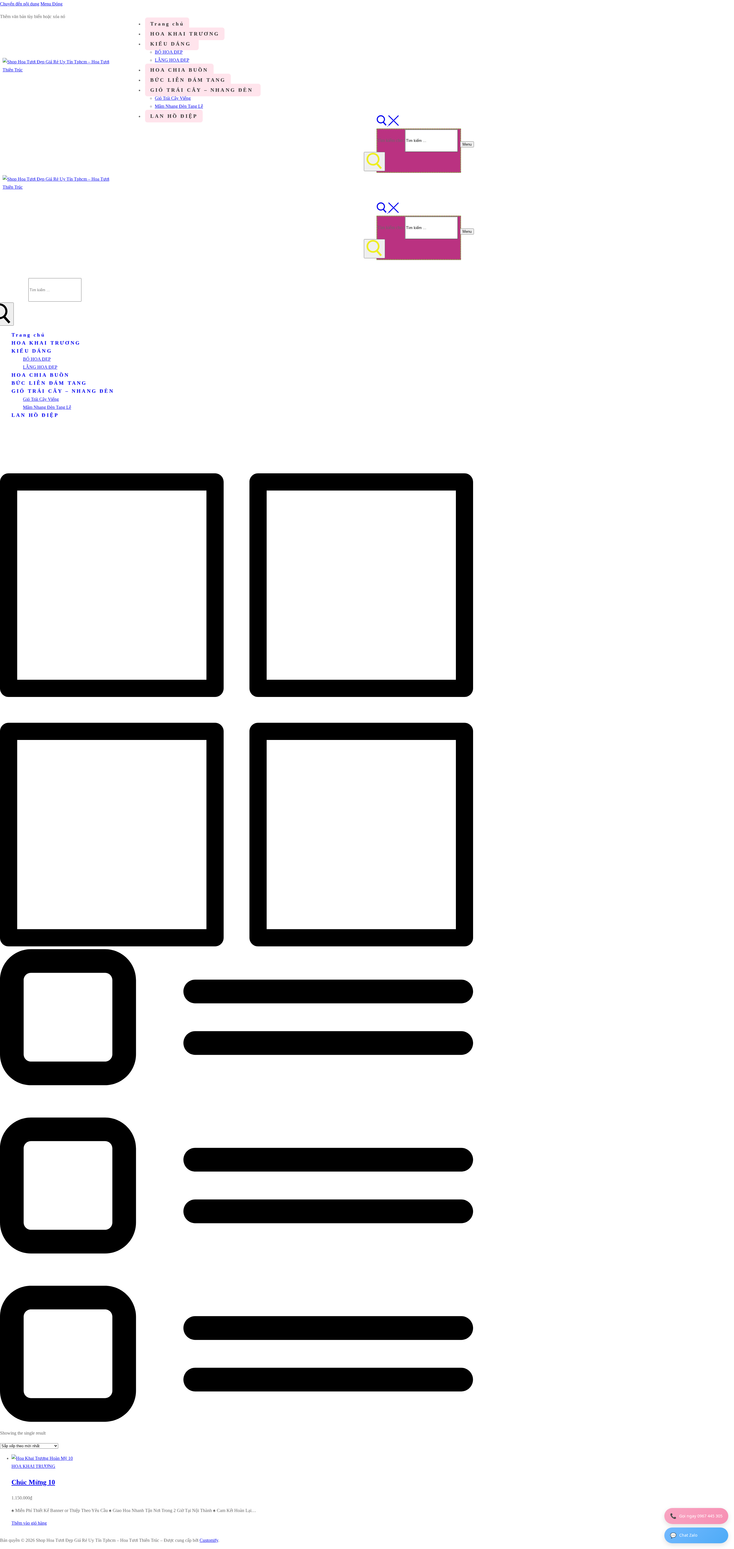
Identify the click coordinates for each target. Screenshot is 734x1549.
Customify (209, 1540)
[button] (29, 1523)
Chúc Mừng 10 (33, 1482)
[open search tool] (387, 124)
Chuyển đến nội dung (19, 3)
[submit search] (374, 161)
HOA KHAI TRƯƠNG (33, 1466)
